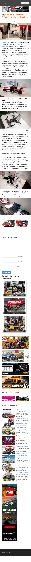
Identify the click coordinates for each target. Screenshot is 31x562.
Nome (20, 256)
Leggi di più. (5, 4)
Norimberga (12, 21)
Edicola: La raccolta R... (22, 410)
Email (20, 261)
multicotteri (5, 46)
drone (4, 131)
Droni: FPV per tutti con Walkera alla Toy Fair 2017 (17, 16)
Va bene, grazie (25, 3)
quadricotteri (18, 21)
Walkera (23, 21)
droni (11, 54)
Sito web (19, 266)
